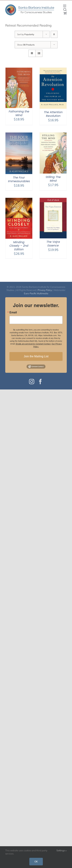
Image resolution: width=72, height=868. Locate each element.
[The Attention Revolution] (53, 70)
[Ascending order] (54, 34)
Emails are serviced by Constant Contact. (33, 343)
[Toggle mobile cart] (65, 13)
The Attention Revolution (53, 114)
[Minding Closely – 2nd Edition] (18, 200)
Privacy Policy (45, 290)
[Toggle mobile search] (65, 9)
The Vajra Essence (53, 244)
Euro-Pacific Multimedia (36, 293)
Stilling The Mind (53, 179)
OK (36, 861)
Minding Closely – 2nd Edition (18, 246)
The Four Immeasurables (19, 179)
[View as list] (38, 53)
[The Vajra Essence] (53, 200)
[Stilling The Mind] (53, 135)
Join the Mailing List (36, 356)
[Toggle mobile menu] (65, 6)
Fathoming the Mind (19, 113)
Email (13, 312)
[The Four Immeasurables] (18, 135)
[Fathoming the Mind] (18, 70)
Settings (60, 850)
